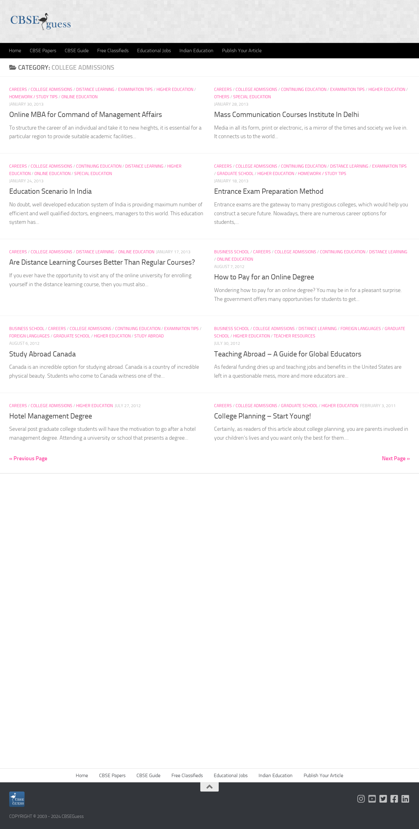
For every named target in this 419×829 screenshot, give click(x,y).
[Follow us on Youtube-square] (372, 799)
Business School (231, 252)
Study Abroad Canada (42, 354)
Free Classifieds (113, 50)
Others (221, 96)
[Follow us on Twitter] (383, 799)
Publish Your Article (242, 50)
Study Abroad (149, 336)
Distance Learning (95, 89)
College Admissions (51, 89)
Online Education (79, 96)
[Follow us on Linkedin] (405, 799)
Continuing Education (303, 89)
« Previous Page (28, 458)
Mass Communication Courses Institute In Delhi (286, 114)
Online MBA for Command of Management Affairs (85, 114)
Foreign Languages (29, 336)
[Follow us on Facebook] (394, 799)
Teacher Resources (294, 336)
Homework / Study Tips (33, 96)
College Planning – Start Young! (262, 416)
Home (15, 50)
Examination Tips (135, 89)
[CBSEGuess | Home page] (40, 21)
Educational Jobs (154, 50)
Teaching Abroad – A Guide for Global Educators (287, 354)
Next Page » (396, 458)
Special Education (252, 96)
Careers (18, 89)
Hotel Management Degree (50, 416)
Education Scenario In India (50, 191)
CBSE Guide (77, 50)
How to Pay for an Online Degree (264, 277)
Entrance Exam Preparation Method (269, 191)
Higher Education (174, 89)
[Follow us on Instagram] (361, 799)
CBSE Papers (43, 50)
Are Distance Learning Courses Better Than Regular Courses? (102, 262)
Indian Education (196, 50)
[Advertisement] (209, 569)
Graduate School (235, 173)
